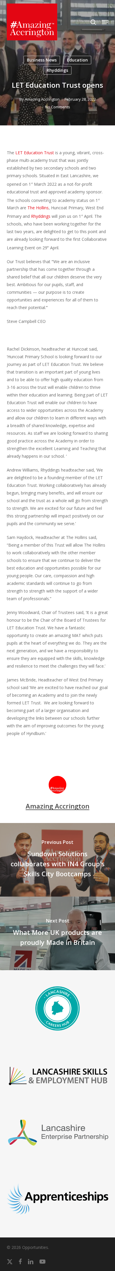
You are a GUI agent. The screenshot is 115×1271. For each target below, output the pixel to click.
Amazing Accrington (42, 99)
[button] (105, 22)
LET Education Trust (34, 152)
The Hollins (38, 207)
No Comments (57, 106)
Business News (42, 60)
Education (77, 60)
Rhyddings (57, 70)
